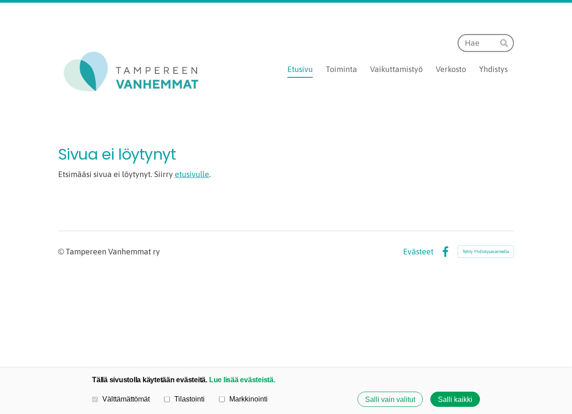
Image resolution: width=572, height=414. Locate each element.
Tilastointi (189, 399)
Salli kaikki (455, 399)
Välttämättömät (126, 399)
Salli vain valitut (390, 399)
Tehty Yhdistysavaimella (486, 251)
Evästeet (418, 252)
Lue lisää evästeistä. (242, 380)
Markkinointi (248, 399)
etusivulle (192, 174)
